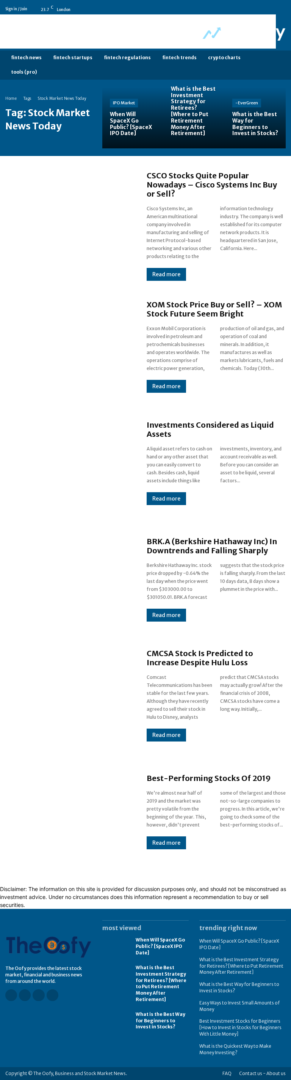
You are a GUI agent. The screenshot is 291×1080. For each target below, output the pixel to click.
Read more (166, 274)
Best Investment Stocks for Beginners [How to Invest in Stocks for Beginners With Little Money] (240, 1027)
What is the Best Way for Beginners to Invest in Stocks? (160, 1020)
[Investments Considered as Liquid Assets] (68, 462)
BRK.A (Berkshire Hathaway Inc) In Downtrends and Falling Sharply (212, 546)
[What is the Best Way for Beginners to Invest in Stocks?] (255, 117)
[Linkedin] (271, 9)
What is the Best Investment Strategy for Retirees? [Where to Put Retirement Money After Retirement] (161, 983)
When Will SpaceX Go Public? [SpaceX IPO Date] (160, 946)
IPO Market (124, 102)
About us (276, 1073)
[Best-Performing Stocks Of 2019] (68, 811)
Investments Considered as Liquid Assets (210, 429)
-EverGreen (246, 102)
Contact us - (252, 1073)
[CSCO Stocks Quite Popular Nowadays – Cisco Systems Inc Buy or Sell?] (68, 221)
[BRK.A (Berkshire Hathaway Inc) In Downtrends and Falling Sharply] (68, 579)
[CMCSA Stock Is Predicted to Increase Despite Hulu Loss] (68, 695)
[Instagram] (261, 9)
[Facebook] (250, 9)
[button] (279, 65)
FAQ (227, 1073)
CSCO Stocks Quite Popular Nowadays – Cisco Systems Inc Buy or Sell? (212, 184)
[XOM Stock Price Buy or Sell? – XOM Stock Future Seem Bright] (68, 346)
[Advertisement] (138, 31)
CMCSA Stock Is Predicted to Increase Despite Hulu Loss (200, 658)
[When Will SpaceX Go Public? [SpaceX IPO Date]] (132, 117)
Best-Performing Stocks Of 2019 (209, 778)
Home (11, 98)
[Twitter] (282, 9)
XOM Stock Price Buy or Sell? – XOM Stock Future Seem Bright (214, 309)
